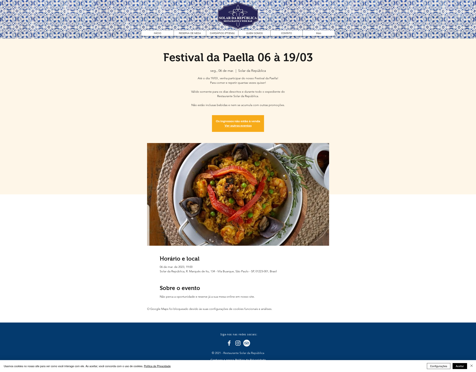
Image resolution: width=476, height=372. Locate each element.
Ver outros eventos (238, 125)
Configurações (438, 366)
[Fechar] (471, 366)
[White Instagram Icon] (237, 343)
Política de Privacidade (157, 366)
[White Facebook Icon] (229, 343)
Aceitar (460, 366)
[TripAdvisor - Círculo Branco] (246, 343)
